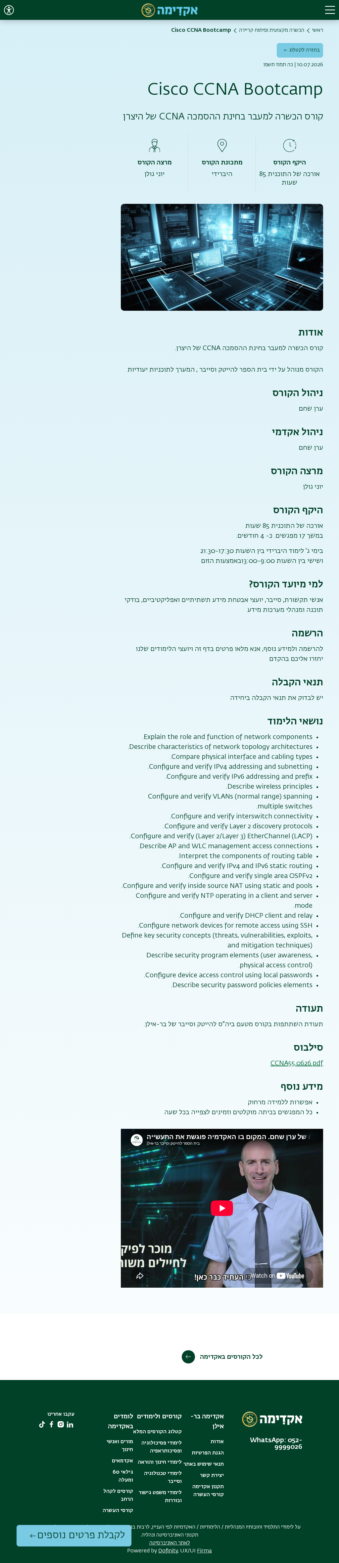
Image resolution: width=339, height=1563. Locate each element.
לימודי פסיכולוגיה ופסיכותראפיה (161, 1447)
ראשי (317, 30)
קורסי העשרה (118, 1510)
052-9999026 (288, 1443)
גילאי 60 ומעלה (123, 1476)
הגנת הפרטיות (208, 1453)
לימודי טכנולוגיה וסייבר (163, 1477)
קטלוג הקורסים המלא (157, 1432)
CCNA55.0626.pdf (296, 1063)
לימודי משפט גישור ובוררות (160, 1496)
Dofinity (168, 1551)
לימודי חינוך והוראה (160, 1462)
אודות (217, 1442)
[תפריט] (330, 10)
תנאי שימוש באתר (203, 1464)
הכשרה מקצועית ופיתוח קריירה (271, 30)
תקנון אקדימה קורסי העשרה (208, 1490)
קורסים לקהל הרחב (118, 1495)
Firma (204, 1551)
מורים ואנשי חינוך (120, 1445)
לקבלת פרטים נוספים (81, 1535)
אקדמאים (122, 1461)
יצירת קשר (212, 1475)
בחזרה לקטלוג (304, 50)
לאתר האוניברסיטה (169, 1543)
